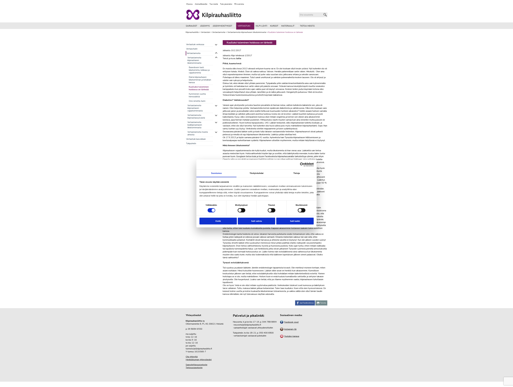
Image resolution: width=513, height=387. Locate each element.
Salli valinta (256, 221)
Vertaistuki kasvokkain (196, 139)
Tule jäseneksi (226, 4)
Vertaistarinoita (193, 53)
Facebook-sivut (291, 322)
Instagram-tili (290, 329)
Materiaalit (287, 26)
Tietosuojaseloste (194, 367)
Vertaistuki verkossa (195, 44)
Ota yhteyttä (192, 356)
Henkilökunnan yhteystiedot (199, 359)
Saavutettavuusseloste (196, 364)
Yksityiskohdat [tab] (256, 173)
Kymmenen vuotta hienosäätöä (197, 95)
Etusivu (189, 4)
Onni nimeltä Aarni (197, 101)
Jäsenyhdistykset (222, 26)
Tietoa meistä (307, 26)
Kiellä (218, 221)
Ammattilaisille (201, 4)
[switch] (241, 210)
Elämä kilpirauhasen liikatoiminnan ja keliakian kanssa (200, 80)
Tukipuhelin (191, 143)
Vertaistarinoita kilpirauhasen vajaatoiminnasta (195, 108)
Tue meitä (213, 4)
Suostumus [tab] (216, 173)
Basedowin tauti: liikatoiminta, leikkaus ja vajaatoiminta (199, 70)
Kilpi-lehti (261, 26)
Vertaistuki (244, 26)
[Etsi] (325, 14)
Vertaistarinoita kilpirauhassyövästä (196, 116)
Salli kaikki (295, 221)
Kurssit (274, 26)
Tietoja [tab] (296, 173)
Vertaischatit (191, 49)
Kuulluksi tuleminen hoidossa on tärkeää (199, 88)
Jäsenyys (205, 26)
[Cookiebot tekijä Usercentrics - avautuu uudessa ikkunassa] (302, 164)
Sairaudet (191, 26)
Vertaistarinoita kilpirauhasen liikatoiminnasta (194, 60)
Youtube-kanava (291, 336)
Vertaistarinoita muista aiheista (197, 133)
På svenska (239, 4)
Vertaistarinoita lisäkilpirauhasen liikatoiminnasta (194, 125)
